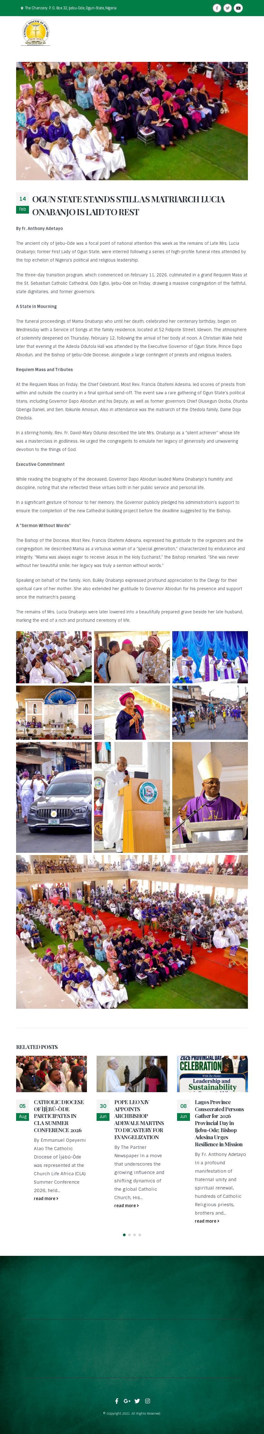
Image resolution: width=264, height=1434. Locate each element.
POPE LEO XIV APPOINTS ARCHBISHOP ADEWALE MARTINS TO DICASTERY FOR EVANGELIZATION (139, 1119)
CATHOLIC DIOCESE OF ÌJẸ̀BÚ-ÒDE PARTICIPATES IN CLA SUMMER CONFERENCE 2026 (59, 1115)
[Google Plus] (127, 1401)
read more (45, 1198)
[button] (124, 1235)
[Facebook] (217, 8)
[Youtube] (238, 8)
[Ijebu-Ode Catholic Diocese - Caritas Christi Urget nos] (35, 31)
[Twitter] (227, 8)
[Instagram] (148, 1401)
